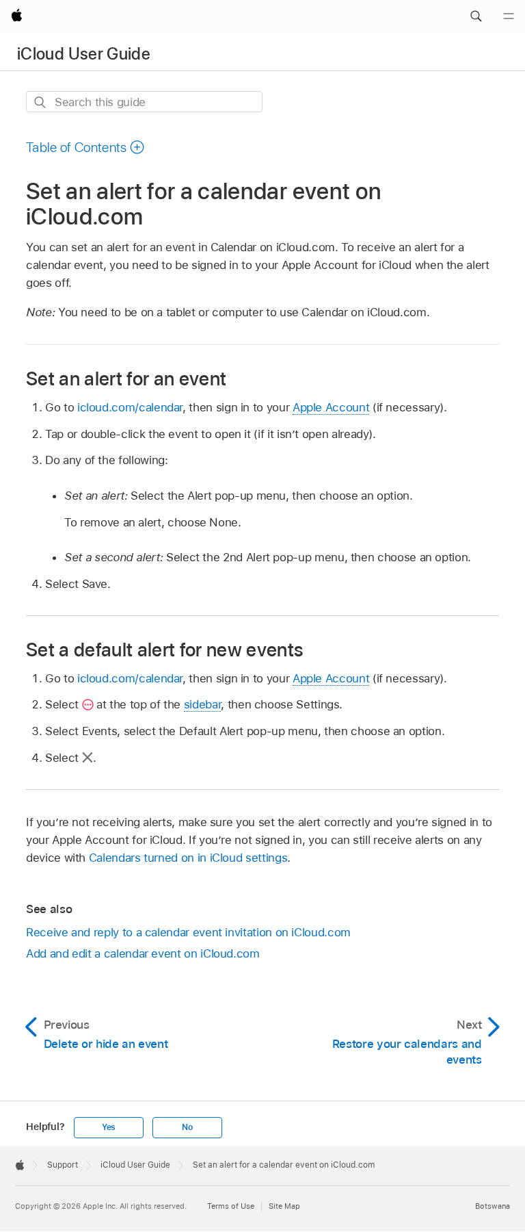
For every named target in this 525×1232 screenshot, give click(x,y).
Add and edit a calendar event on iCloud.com (143, 953)
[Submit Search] (40, 102)
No (187, 1127)
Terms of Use (230, 1206)
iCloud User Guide (83, 54)
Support (62, 1165)
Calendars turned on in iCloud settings (188, 857)
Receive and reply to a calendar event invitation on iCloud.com (188, 932)
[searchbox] (144, 101)
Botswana (492, 1206)
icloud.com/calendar (130, 407)
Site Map (284, 1206)
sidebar (202, 704)
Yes (109, 1127)
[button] (475, 16)
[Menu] (508, 16)
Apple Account (331, 407)
